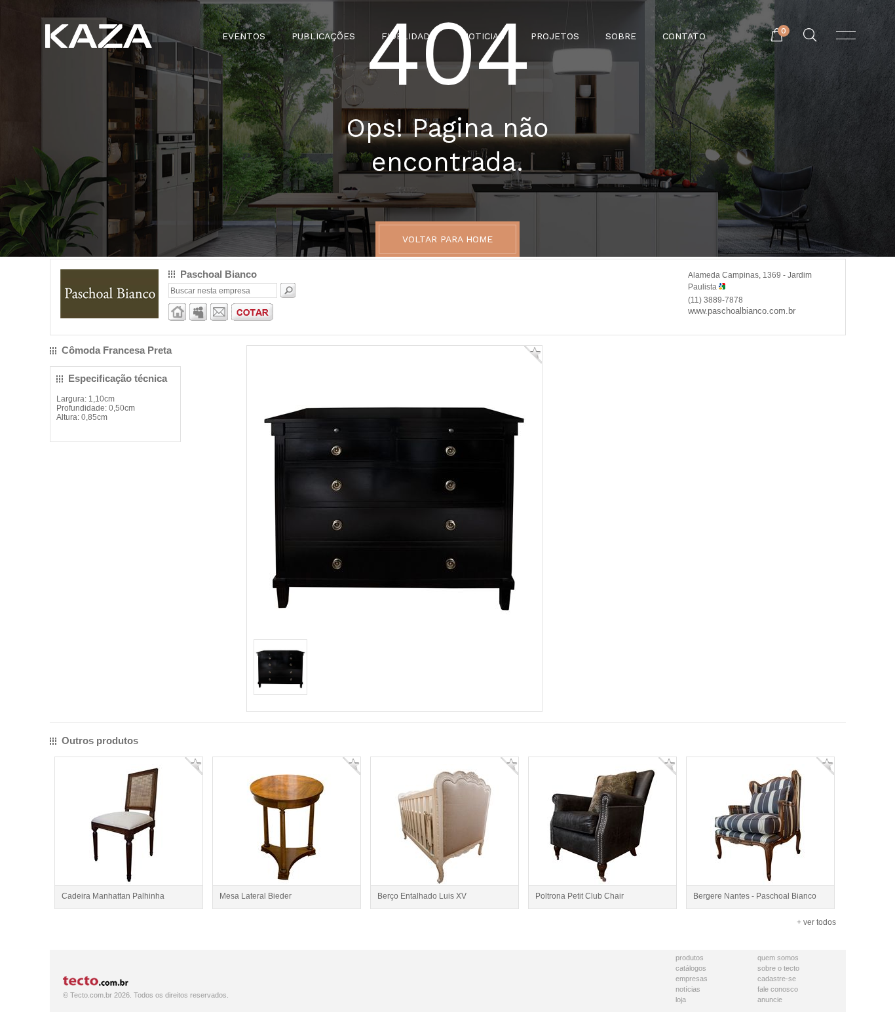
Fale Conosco (777, 989)
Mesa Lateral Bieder (255, 896)
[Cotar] (252, 318)
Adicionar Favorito (533, 355)
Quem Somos (778, 958)
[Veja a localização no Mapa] (722, 286)
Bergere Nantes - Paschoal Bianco (754, 896)
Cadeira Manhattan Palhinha (113, 896)
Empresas (692, 979)
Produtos (690, 958)
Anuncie (769, 999)
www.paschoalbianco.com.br (741, 311)
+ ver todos (816, 922)
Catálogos (691, 968)
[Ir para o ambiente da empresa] (177, 318)
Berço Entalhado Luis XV (422, 896)
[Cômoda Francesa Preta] (280, 689)
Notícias (688, 989)
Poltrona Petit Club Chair (579, 896)
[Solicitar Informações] (219, 318)
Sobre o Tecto (778, 968)
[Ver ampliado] (394, 631)
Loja (681, 999)
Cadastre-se (776, 979)
